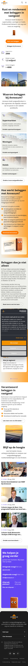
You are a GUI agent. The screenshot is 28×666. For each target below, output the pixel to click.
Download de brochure (10, 233)
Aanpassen (13, 348)
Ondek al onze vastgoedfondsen (13, 180)
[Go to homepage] (4, 2)
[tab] (13, 378)
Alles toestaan (14, 343)
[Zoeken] (22, 2)
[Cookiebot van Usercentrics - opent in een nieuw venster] (19, 311)
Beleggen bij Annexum (14, 46)
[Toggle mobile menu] (26, 3)
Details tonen (19, 337)
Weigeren (14, 353)
